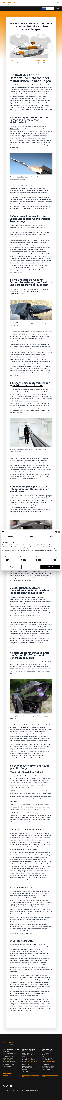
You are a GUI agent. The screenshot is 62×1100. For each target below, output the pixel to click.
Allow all (50, 567)
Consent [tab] (10, 536)
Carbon (22, 87)
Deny (11, 567)
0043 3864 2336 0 (9, 1056)
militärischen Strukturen (28, 385)
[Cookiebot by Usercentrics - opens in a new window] (53, 532)
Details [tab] (31, 536)
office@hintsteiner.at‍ (51, 1061)
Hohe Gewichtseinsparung (24, 323)
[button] (57, 3)
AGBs (23, 1090)
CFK (35, 98)
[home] (9, 3)
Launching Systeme (22, 177)
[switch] (23, 560)
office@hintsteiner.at (31, 1061)
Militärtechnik (14, 129)
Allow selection (31, 567)
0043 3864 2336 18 (10, 1058)
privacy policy (54, 550)
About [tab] (51, 536)
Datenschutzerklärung (32, 1090)
